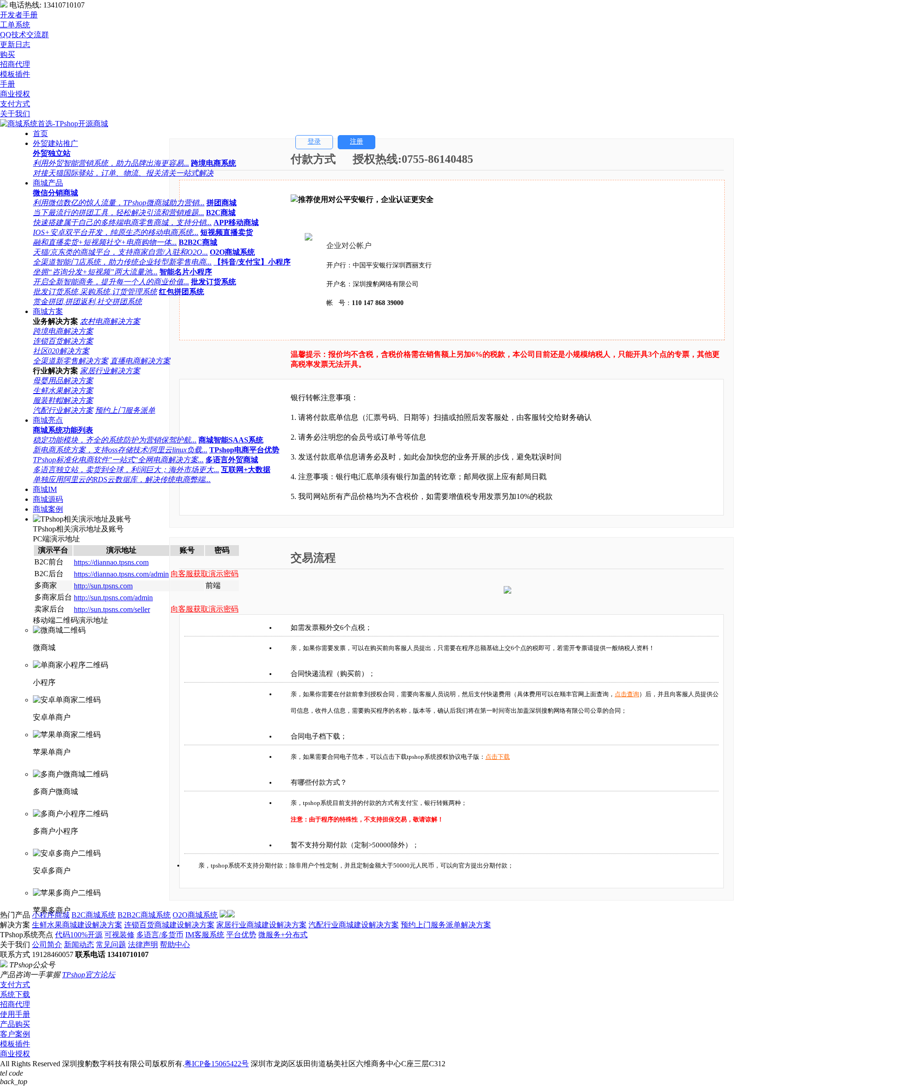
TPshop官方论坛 (88, 975)
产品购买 (15, 1024)
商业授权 (15, 1054)
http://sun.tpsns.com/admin (113, 598)
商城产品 (48, 183)
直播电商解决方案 (140, 361)
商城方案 (48, 311)
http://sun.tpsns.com (103, 586)
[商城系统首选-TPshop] (54, 124)
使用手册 (15, 1014)
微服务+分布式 (283, 935)
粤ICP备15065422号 (216, 1064)
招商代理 (15, 1004)
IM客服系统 (204, 935)
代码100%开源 (79, 935)
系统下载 (15, 994)
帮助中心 (175, 945)
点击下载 (497, 756)
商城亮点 (48, 420)
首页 (40, 133)
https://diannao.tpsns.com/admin (121, 574)
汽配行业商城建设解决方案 (354, 925)
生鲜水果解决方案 (63, 390)
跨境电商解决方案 (63, 331)
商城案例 (48, 509)
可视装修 (119, 935)
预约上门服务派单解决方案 (446, 925)
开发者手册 (19, 15)
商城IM (45, 489)
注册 (356, 141)
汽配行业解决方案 (63, 410)
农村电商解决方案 (110, 321)
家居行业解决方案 (110, 371)
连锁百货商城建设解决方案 (169, 925)
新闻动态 (79, 945)
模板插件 (15, 1044)
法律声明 (143, 945)
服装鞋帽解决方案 (63, 400)
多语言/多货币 (159, 935)
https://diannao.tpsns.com (111, 562)
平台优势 (241, 935)
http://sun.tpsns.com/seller (112, 609)
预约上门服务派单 (125, 410)
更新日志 (15, 44)
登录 (314, 141)
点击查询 (627, 694)
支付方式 (15, 985)
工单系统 (15, 25)
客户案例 (15, 1034)
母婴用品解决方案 (63, 381)
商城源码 (48, 499)
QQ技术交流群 (24, 35)
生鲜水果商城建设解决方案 (77, 925)
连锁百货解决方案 (63, 341)
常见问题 (111, 945)
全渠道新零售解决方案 (70, 361)
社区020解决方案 (61, 351)
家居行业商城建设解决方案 (261, 925)
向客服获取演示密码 (204, 574)
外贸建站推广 (55, 143)
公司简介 (47, 945)
